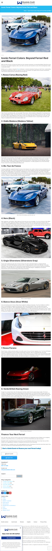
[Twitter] (5, 493)
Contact (35, 522)
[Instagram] (7, 493)
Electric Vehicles (7, 484)
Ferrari (18, 69)
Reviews (22, 522)
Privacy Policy (43, 522)
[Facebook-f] (2, 493)
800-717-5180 (4, 465)
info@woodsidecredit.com (8, 469)
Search (19, 476)
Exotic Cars (6, 486)
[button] (20, 527)
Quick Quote (14, 522)
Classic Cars (6, 482)
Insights (29, 522)
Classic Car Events (8, 481)
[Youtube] (10, 493)
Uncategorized (7, 487)
